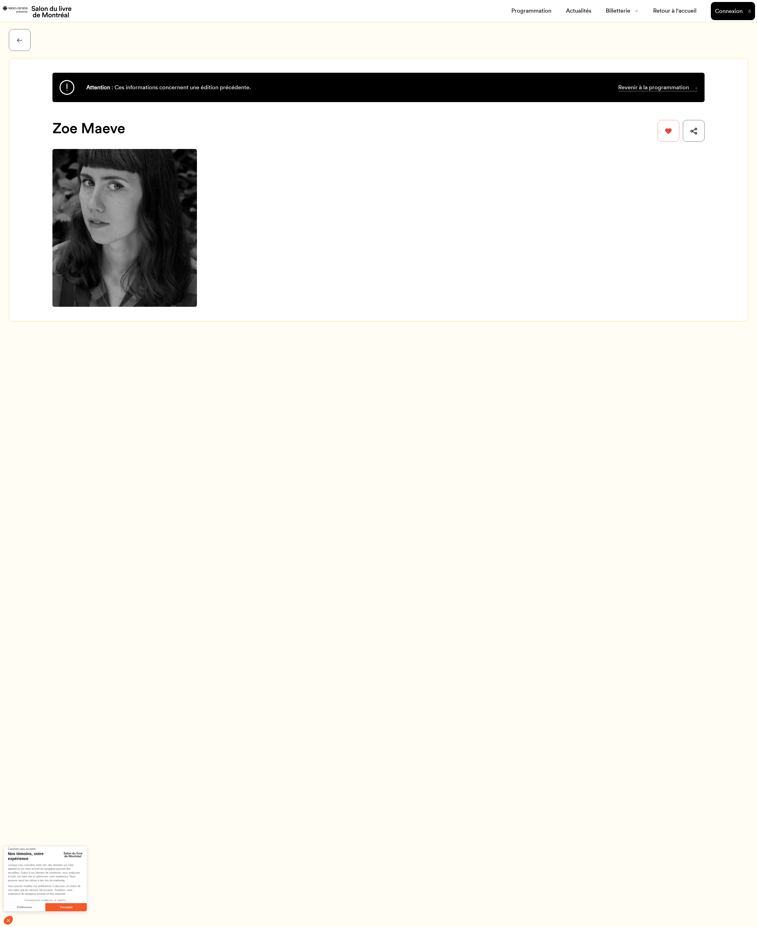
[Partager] (694, 131)
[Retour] (20, 40)
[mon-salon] (36, 11)
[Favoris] (668, 131)
